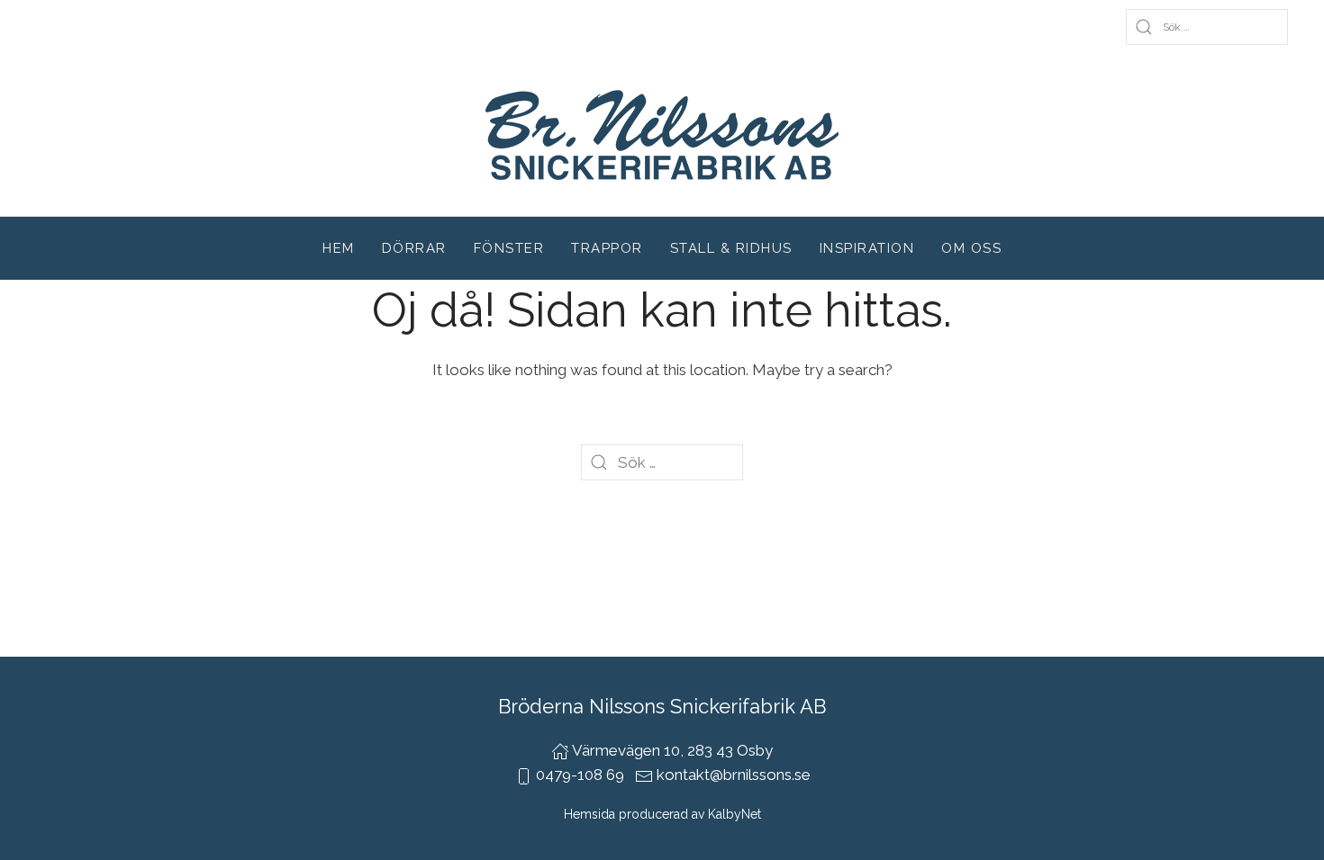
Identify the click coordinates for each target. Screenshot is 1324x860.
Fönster (509, 248)
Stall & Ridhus (731, 248)
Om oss (971, 248)
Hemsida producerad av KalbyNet (662, 814)
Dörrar (414, 248)
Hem (338, 248)
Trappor (607, 248)
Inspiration (867, 248)
